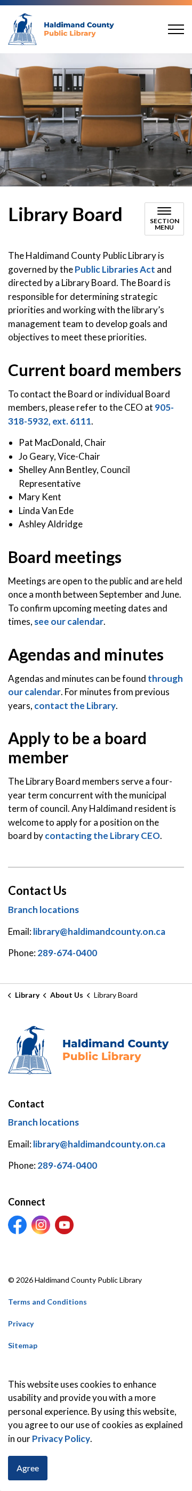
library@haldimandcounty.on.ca (99, 930)
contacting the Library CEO (102, 835)
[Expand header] (176, 29)
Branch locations (43, 909)
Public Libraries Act (115, 269)
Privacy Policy (61, 1438)
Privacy (21, 1323)
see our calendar (68, 621)
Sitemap (22, 1345)
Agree (28, 1468)
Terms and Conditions (47, 1301)
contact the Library (75, 705)
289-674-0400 (67, 952)
